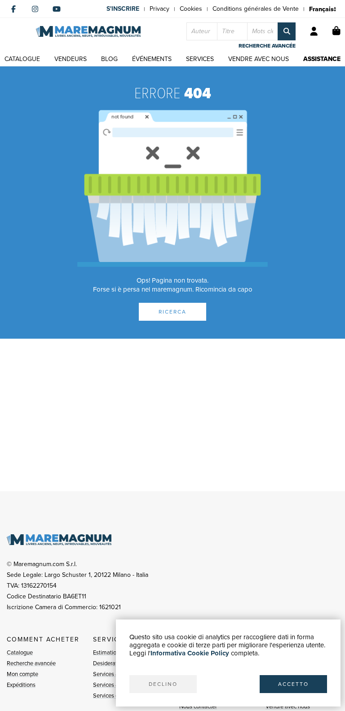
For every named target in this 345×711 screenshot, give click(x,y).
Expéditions (21, 684)
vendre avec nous (258, 59)
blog (109, 59)
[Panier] (336, 31)
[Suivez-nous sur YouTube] (57, 9)
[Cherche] (287, 31)
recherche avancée (267, 46)
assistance (322, 59)
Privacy (159, 8)
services (200, 59)
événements (152, 59)
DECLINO (163, 684)
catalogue (22, 59)
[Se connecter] (314, 31)
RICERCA (172, 312)
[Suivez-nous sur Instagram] (35, 9)
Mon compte (22, 674)
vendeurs (70, 59)
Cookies (191, 8)
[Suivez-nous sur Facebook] (13, 9)
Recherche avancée (31, 663)
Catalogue (20, 652)
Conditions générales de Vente (255, 8)
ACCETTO (293, 684)
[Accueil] (88, 31)
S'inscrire (122, 8)
